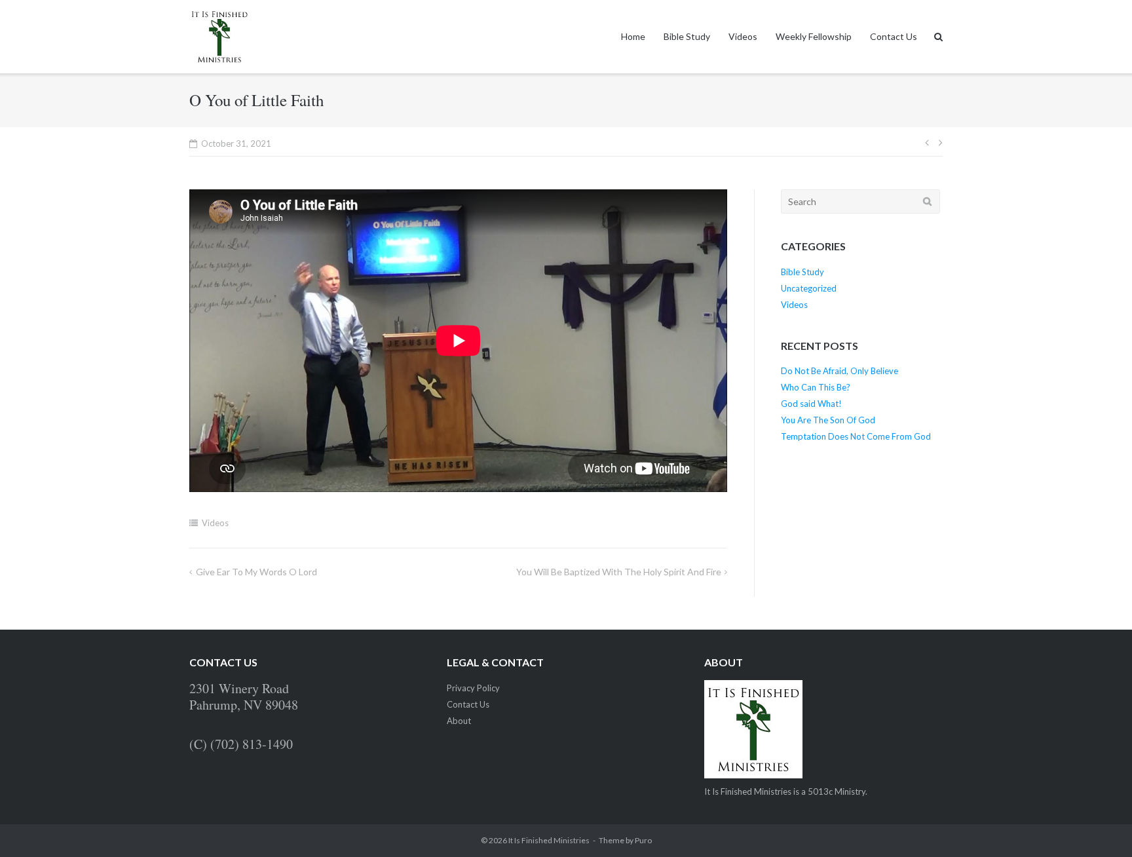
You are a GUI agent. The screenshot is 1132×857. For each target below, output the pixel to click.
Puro (643, 840)
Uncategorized (809, 288)
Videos (742, 36)
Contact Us (893, 36)
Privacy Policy (473, 688)
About (459, 720)
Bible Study (687, 36)
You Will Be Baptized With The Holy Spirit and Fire (618, 571)
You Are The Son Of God (828, 420)
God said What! (811, 403)
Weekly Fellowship (814, 36)
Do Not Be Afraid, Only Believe (839, 371)
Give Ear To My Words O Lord (256, 571)
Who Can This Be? (815, 387)
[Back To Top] (1100, 825)
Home (633, 36)
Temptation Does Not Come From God (856, 436)
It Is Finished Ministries (549, 840)
